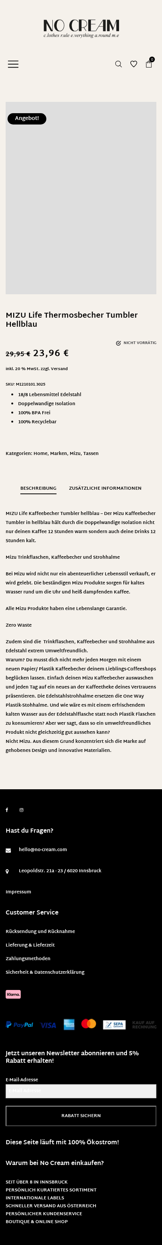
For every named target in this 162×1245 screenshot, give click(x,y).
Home (40, 454)
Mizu (75, 454)
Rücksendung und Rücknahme (40, 932)
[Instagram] (21, 810)
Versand (59, 369)
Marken (58, 454)
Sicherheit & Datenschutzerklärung (45, 972)
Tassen (91, 454)
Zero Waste (19, 625)
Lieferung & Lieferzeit (30, 945)
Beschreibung (38, 488)
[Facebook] (7, 810)
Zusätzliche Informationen (105, 488)
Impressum (18, 892)
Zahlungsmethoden (28, 959)
